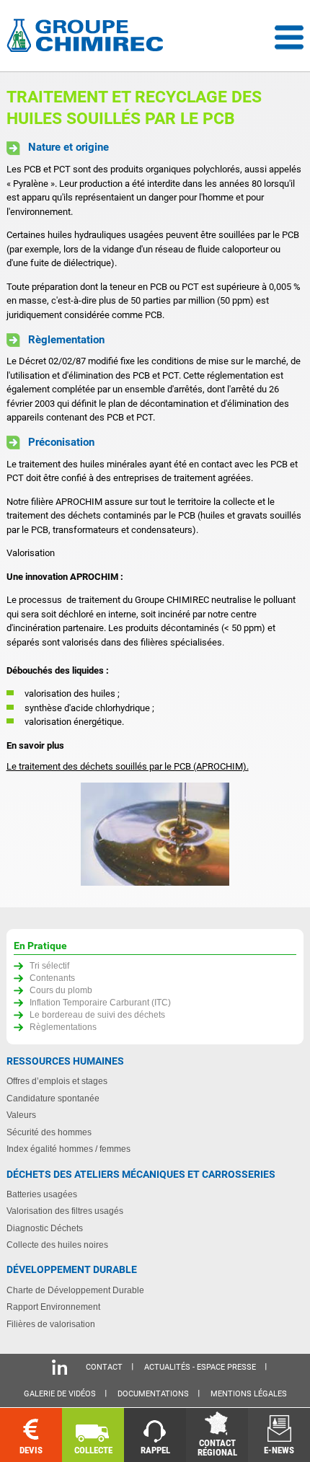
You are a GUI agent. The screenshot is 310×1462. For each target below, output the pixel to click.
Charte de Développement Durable (75, 1290)
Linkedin (59, 1367)
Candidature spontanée (52, 1098)
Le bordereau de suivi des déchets (97, 1014)
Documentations (153, 1394)
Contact (104, 1367)
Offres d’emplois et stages (56, 1081)
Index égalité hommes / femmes (68, 1148)
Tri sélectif (49, 965)
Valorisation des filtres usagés (64, 1210)
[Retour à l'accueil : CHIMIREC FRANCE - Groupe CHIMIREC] (87, 37)
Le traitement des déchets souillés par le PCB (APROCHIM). (127, 766)
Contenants (52, 977)
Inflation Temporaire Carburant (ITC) (100, 1002)
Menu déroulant (289, 37)
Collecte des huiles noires (57, 1244)
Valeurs (21, 1114)
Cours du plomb (61, 990)
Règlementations (63, 1026)
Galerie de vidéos (60, 1394)
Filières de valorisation (50, 1324)
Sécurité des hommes (49, 1132)
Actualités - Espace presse (200, 1367)
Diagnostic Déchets (44, 1228)
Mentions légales (249, 1394)
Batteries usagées (41, 1194)
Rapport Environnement (53, 1306)
